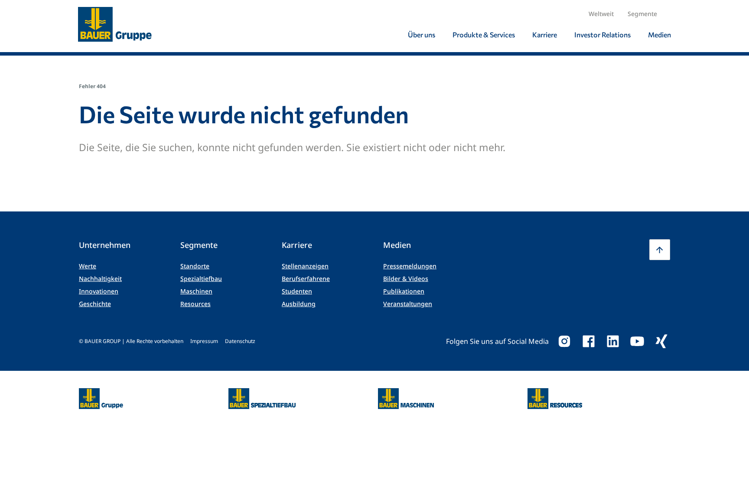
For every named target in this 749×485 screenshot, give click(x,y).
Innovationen (98, 291)
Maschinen (196, 291)
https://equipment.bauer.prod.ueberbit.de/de (406, 393)
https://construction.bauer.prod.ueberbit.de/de (262, 393)
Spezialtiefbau (201, 278)
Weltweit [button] (601, 14)
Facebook (588, 341)
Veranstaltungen (407, 304)
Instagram (564, 341)
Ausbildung (299, 304)
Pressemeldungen (409, 266)
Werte (87, 266)
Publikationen (403, 291)
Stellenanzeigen (305, 266)
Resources (195, 304)
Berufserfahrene (306, 278)
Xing (661, 341)
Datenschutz (240, 341)
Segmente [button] (642, 14)
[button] (659, 249)
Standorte (194, 266)
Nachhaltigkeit (100, 278)
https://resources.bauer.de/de (555, 393)
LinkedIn (613, 341)
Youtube (637, 341)
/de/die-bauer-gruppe (91, 399)
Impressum (204, 341)
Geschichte (95, 304)
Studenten (297, 291)
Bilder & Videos (405, 278)
